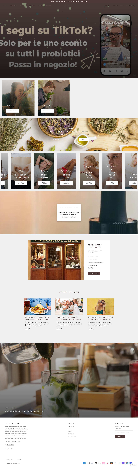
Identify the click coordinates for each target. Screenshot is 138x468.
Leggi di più (27, 329)
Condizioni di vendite (72, 436)
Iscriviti (84, 139)
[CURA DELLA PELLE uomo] (45, 171)
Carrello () (130, 5)
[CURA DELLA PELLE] (22, 171)
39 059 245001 (94, 259)
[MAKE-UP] (113, 171)
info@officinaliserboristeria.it (96, 262)
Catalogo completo (45, 5)
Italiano (107, 5)
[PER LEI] (18, 98)
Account (115, 5)
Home (5, 5)
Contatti (32, 5)
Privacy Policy (71, 433)
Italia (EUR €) (9, 459)
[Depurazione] (68, 171)
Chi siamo (23, 5)
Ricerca (122, 5)
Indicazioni (94, 273)
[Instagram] (5, 448)
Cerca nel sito (71, 426)
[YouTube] (8, 448)
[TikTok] (11, 448)
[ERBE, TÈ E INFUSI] (91, 171)
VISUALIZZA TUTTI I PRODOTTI (69, 217)
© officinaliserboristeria (14, 463)
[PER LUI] (54, 98)
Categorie (13, 5)
